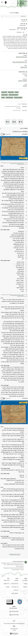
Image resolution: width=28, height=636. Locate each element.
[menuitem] (25, 580)
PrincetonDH (14, 611)
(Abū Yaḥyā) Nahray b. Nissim (21, 56)
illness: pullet (4, 94)
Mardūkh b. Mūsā (23, 67)
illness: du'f (4, 92)
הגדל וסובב (8, 134)
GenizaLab (14, 608)
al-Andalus (20, 80)
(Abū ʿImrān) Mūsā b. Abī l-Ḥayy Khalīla (20, 61)
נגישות (14, 620)
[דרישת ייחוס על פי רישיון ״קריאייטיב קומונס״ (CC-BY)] (14, 626)
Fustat (25, 75)
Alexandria (25, 85)
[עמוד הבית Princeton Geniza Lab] (18, 602)
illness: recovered (18, 97)
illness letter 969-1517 (13, 94)
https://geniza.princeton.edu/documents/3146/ (13, 568)
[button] (22, 3)
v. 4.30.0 (14, 630)
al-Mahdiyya (24, 80)
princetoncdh (15, 615)
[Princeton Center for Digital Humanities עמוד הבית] (9, 601)
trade (3, 97)
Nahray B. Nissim (9, 97)
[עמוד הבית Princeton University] (14, 634)
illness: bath (11, 92)
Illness (16, 92)
